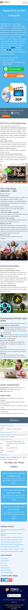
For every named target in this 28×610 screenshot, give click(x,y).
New (22, 110)
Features (4, 110)
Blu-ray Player (4, 565)
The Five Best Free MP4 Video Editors (10, 546)
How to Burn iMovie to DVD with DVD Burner (11, 542)
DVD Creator (4, 563)
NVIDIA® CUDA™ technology (21, 327)
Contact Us (14, 602)
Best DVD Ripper (5, 560)
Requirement (14, 110)
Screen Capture (4, 558)
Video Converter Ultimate (7, 572)
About (4, 599)
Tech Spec (5, 113)
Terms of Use (17, 599)
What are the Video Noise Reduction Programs (12, 539)
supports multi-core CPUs (21, 334)
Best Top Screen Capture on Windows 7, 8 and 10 (12, 549)
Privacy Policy (10, 599)
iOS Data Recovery (5, 567)
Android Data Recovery (6, 570)
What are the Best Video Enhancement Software (12, 544)
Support (23, 599)
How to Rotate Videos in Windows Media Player (12, 537)
